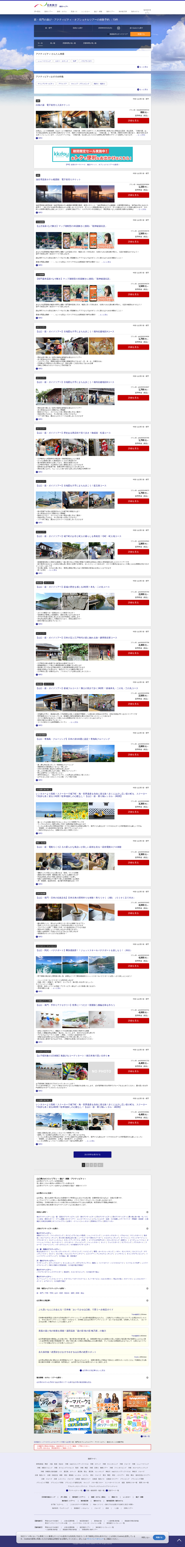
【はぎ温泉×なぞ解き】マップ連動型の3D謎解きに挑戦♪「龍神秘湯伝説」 (71, 226)
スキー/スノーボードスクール (75, 1279)
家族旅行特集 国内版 (132, 1521)
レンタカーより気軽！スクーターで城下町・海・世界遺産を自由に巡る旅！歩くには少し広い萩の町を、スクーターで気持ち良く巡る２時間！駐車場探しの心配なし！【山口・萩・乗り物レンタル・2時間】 (91, 795)
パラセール (124, 1235)
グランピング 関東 (137, 1479)
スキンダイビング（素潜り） (117, 1240)
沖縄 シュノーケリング (140, 1464)
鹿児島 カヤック (70, 1471)
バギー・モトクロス (122, 1251)
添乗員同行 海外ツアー (90, 1529)
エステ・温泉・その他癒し (109, 1219)
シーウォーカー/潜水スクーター (90, 1238)
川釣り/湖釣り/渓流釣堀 (57, 1265)
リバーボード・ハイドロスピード (111, 1263)
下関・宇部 (49, 1293)
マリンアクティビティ (46, 84)
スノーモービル (93, 1279)
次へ (100, 1165)
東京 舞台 (130, 1475)
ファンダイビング (56, 1235)
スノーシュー (41, 1279)
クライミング (76, 1251)
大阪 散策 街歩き (56, 1464)
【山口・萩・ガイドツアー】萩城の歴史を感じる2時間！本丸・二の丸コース (73, 587)
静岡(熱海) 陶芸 (42, 1464)
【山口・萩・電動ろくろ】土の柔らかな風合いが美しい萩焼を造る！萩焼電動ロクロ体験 (78, 847)
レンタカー (85, 1221)
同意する (159, 1537)
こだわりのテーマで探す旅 (79, 1504)
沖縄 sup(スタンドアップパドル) (76, 1464)
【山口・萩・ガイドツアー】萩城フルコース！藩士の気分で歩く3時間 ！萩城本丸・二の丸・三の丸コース (87, 688)
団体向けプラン (96, 1221)
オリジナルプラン (59, 1221)
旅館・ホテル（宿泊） (98, 1497)
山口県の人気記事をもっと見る (93, 1370)
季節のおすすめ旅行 (52, 1521)
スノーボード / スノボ (112, 1482)
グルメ (95, 1219)
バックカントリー (55, 1279)
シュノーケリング (44, 61)
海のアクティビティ (44, 1217)
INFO (40, 138)
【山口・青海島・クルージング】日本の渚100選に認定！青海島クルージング (73, 739)
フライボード (41, 1240)
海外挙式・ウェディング (60, 1508)
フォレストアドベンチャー (74, 1254)
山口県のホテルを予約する (46, 1382)
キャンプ (87, 1482)
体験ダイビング (42, 1235)
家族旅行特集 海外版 (70, 1529)
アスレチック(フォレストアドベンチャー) (103, 1486)
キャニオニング (68, 1263)
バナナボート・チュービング (74, 1242)
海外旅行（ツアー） (69, 1501)
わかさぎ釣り (106, 1279)
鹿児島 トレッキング (96, 1471)
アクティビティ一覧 (75, 1490)
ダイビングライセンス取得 (75, 1235)
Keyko (136, 1357)
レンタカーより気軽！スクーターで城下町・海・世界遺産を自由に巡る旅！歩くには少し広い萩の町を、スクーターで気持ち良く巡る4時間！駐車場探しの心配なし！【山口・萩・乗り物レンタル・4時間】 (91, 1105)
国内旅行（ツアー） (79, 1497)
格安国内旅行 (84, 1521)
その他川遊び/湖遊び (75, 1265)
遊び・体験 (139, 1497)
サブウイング (126, 1242)
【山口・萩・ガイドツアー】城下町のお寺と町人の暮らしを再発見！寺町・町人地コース (78, 536)
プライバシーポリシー (95, 1539)
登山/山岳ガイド (43, 1251)
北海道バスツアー (112, 1479)
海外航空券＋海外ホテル (114, 1501)
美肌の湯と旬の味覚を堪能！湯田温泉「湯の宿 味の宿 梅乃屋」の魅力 (72, 1331)
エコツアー (90, 1254)
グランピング (124, 1479)
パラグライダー (86, 61)
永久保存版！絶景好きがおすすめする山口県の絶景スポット (67, 1352)
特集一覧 (146, 1436)
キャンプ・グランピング (80, 84)
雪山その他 (117, 1279)
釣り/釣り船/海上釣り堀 (67, 1238)
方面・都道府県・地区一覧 (95, 1490)
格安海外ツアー (85, 1527)
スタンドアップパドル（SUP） (75, 1240)
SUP (74, 61)
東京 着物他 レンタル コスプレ (76, 1475)
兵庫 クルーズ (46, 1479)
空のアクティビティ (103, 1217)
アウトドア (63, 84)
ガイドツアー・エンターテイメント (79, 1219)
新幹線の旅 (98, 1521)
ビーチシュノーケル (137, 1240)
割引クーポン (109, 1221)
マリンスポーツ (136, 1235)
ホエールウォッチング (48, 1238)
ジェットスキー (93, 1242)
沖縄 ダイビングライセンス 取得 (66, 1468)
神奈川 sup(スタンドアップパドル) (118, 1471)
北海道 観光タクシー (82, 1479)
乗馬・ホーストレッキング (103, 1251)
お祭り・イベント (73, 1221)
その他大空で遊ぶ (92, 1272)
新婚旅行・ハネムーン (81, 1508)
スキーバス (128, 1279)
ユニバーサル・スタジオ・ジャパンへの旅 (87, 1523)
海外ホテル (97, 1501)
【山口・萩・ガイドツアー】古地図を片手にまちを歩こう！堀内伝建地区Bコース (75, 382)
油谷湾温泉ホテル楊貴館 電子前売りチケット (58, 179)
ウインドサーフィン (138, 1238)
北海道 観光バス (98, 1479)
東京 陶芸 (106, 1475)
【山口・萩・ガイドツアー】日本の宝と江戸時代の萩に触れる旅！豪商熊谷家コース (76, 638)
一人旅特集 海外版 (51, 1529)
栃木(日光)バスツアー (143, 1475)
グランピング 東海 (57, 1482)
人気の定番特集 (69, 1521)
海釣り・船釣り (99, 84)
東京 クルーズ (95, 1475)
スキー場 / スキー (97, 1482)
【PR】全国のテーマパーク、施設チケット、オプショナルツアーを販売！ (92, 164)
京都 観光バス (40, 1475)
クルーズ (97, 1508)
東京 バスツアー (118, 1475)
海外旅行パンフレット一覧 (105, 1527)
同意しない (146, 1537)
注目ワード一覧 (113, 1490)
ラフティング (41, 1263)
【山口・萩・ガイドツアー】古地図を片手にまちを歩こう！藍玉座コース (71, 485)
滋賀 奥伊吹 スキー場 (129, 1482)
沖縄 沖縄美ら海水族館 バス (51, 1471)
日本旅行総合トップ (48, 1497)
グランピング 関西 (42, 1482)
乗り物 (131, 1217)
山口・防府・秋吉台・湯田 (64, 1293)
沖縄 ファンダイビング (118, 1468)
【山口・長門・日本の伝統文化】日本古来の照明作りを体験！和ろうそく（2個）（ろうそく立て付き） (85, 898)
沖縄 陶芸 (84, 1468)
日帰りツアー (128, 1508)
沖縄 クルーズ (125, 1464)
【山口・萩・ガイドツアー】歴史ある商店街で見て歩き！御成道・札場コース (73, 433)
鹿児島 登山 (82, 1471)
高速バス (115, 1497)
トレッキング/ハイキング (60, 1251)
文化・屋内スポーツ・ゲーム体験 (52, 1219)
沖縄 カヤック (95, 1464)
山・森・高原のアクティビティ (64, 1217)
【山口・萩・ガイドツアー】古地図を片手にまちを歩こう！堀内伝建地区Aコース (75, 331)
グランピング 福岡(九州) (73, 1482)
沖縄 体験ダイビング (44, 1468)
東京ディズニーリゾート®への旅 (56, 1523)
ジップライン (120, 1254)
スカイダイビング (77, 1272)
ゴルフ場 (59, 1254)
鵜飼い (94, 1263)
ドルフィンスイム (55, 1240)
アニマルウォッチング (104, 1254)
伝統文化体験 (46, 1221)
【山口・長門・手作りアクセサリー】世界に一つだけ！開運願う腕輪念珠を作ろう (75, 1005)
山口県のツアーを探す (65, 1382)
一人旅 (116, 1508)
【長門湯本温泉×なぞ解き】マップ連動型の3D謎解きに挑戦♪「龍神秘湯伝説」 (74, 279)
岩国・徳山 (80, 1293)
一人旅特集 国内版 (113, 1521)
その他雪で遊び (59, 1281)
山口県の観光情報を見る (82, 1382)
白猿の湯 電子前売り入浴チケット (53, 105)
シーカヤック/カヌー (110, 1235)
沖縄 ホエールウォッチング (138, 1468)
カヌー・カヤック (61, 61)
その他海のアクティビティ (80, 1245)
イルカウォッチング (111, 1238)
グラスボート (138, 1242)
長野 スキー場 (144, 1482)
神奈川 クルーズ (138, 1471)
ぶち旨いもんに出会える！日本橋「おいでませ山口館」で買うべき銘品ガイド (76, 1309)
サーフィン (125, 1238)
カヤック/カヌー (55, 1263)
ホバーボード (57, 1242)
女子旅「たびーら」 (58, 1504)
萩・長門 (40, 1293)
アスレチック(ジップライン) (77, 1486)
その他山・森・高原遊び (68, 1256)
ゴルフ (51, 1254)
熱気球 (66, 1272)
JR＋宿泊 (64, 1497)
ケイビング (87, 1251)
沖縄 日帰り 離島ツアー (99, 1468)
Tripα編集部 (136, 1314)
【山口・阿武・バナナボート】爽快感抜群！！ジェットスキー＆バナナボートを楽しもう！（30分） (84, 950)
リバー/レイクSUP (132, 1263)
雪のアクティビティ (120, 1217)
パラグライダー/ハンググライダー (49, 1272)
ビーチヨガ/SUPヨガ (96, 1240)
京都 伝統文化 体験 (54, 1475)
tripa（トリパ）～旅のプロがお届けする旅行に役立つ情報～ (113, 1504)
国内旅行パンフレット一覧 (116, 1523)
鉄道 (107, 1508)
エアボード (48, 1281)
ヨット (103, 1242)
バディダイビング (61, 1245)
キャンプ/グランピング (135, 1254)
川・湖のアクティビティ (86, 1217)
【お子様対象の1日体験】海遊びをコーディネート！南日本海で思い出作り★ (73, 1056)
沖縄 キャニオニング (110, 1464)
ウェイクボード (113, 1242)
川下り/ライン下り (83, 1263)
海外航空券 (84, 1501)
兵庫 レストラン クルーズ (63, 1479)
